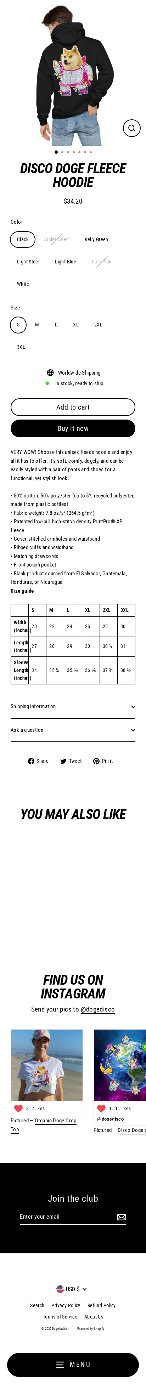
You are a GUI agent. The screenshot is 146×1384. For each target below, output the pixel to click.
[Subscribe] (120, 1217)
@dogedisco (98, 1009)
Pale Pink (101, 261)
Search (37, 1305)
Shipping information (33, 706)
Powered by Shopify (91, 1329)
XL (76, 325)
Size (15, 307)
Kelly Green (96, 239)
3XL (21, 347)
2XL (98, 325)
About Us (93, 1317)
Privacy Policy (65, 1305)
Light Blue (65, 261)
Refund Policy (102, 1305)
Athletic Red (56, 239)
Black (22, 239)
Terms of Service (60, 1317)
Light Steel (28, 261)
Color (17, 222)
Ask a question (27, 730)
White (23, 284)
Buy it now (73, 428)
